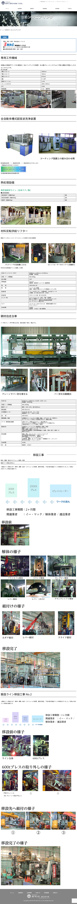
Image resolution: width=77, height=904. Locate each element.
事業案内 (20, 893)
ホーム (7, 8)
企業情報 (20, 8)
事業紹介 (32, 8)
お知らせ (37, 893)
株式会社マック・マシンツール (47, 1)
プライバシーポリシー (61, 1)
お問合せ (70, 8)
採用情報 (57, 8)
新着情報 (45, 8)
